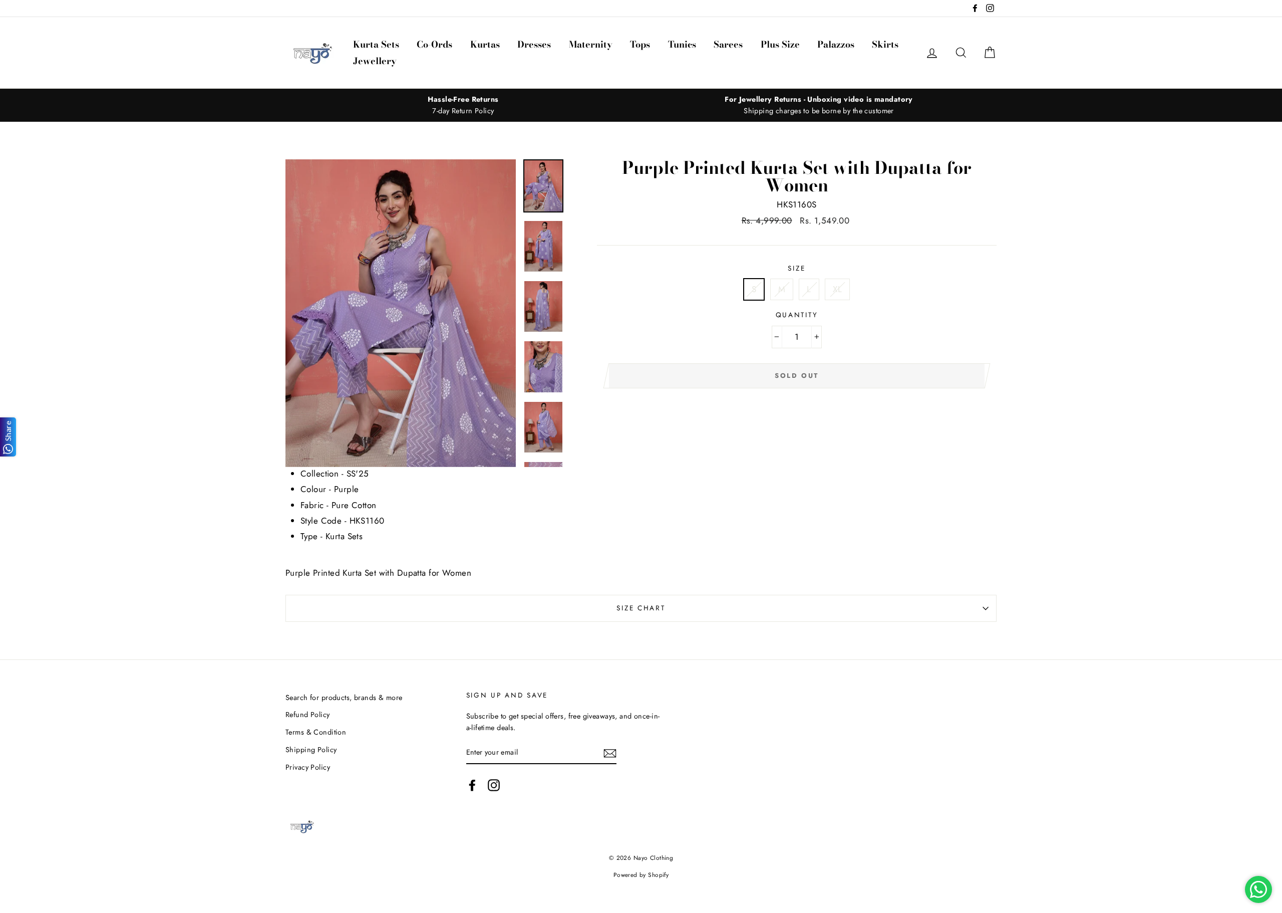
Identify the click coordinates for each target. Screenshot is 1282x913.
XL (837, 289)
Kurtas (485, 44)
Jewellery (375, 61)
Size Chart (640, 608)
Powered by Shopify (641, 874)
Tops (640, 44)
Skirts (885, 44)
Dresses (534, 44)
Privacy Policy (307, 767)
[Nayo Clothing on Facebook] (472, 785)
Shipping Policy (311, 750)
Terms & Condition (315, 732)
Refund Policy (307, 715)
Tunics (682, 44)
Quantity (797, 315)
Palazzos (835, 44)
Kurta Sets (376, 44)
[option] (463, 105)
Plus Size (780, 44)
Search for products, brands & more (343, 698)
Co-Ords (434, 44)
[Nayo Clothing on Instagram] (494, 785)
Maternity (590, 44)
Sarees (728, 44)
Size (796, 268)
